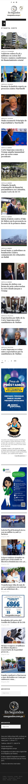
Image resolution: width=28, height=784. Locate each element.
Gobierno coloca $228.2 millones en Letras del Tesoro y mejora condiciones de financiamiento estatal (13, 56)
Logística (14, 779)
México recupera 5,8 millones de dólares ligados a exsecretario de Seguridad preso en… (13, 648)
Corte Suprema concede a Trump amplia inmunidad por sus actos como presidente (12, 153)
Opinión (18, 778)
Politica (10, 315)
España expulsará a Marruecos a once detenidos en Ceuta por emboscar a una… (13, 677)
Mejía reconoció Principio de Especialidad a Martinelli (14, 121)
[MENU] (4, 23)
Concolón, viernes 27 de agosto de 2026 (12, 448)
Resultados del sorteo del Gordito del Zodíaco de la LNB (13, 621)
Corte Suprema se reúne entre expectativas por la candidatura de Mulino (12, 351)
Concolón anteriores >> (21, 456)
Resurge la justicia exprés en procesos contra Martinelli (13, 87)
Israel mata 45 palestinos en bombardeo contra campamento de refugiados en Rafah (13, 253)
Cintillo (4, 51)
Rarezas (9, 779)
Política (4, 776)
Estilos (4, 779)
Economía (11, 51)
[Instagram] (16, 2)
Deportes (5, 778)
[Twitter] (14, 2)
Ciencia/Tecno (11, 778)
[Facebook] (11, 2)
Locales (10, 84)
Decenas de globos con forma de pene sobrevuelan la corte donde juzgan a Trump (13, 287)
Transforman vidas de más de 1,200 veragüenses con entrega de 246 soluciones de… (13, 587)
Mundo (10, 147)
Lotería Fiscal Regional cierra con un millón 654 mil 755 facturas (13, 532)
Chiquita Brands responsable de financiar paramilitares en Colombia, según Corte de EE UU (13, 188)
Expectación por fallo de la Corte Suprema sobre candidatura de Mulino (13, 320)
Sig (15, 361)
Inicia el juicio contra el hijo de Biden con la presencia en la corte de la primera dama (13, 221)
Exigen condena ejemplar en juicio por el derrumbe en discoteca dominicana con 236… (14, 559)
